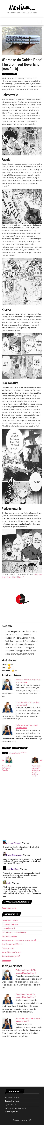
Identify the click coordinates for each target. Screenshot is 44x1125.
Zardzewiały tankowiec (10, 924)
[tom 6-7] (21, 577)
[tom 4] (10, 577)
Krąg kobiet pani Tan (9, 936)
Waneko (23, 753)
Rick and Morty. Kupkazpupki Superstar (6, 768)
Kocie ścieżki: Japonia (10, 920)
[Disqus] (22, 808)
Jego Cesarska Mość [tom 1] (12, 944)
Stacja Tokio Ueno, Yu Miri (11, 952)
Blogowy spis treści (9, 908)
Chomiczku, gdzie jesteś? (11, 956)
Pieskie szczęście (8, 948)
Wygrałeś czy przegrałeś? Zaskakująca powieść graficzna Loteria (36, 771)
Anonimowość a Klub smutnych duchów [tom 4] (19, 940)
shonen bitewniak (14, 753)
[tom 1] (36, 574)
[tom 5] (15, 577)
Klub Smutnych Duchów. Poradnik (14, 932)
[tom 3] (5, 577)
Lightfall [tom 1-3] (8, 928)
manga (24, 748)
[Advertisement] (22, 1063)
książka (16, 748)
